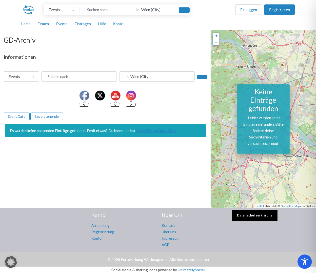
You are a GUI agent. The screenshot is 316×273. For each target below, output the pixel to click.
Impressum (170, 238)
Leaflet (260, 206)
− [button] (216, 42)
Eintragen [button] (83, 23)
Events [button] (61, 23)
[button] (11, 262)
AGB (165, 244)
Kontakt (168, 225)
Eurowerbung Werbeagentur (144, 259)
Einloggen (248, 9)
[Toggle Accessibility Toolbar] (304, 261)
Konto (96, 238)
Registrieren (279, 9)
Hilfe (102, 23)
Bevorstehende (47, 116)
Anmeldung (100, 225)
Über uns (169, 232)
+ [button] (216, 35)
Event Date (16, 116)
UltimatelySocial (191, 270)
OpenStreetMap (290, 206)
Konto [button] (118, 23)
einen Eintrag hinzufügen (156, 130)
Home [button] (25, 23)
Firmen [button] (43, 23)
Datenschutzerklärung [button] (255, 215)
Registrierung (102, 232)
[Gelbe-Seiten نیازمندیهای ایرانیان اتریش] (28, 9)
